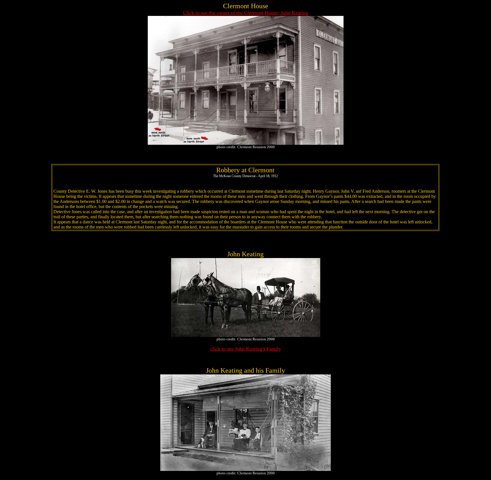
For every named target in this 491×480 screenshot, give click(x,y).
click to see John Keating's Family (245, 349)
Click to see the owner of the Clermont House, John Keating (245, 13)
